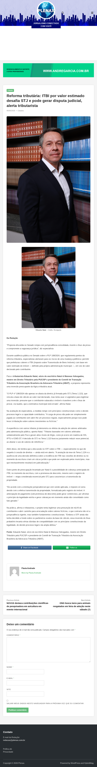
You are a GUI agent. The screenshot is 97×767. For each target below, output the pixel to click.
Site (9, 689)
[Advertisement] (48, 43)
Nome (10, 667)
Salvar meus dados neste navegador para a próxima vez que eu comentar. (45, 703)
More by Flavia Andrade (31, 573)
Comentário (13, 635)
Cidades (10, 90)
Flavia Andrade (28, 568)
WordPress (75, 763)
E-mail (10, 678)
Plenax (21, 763)
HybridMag (88, 763)
